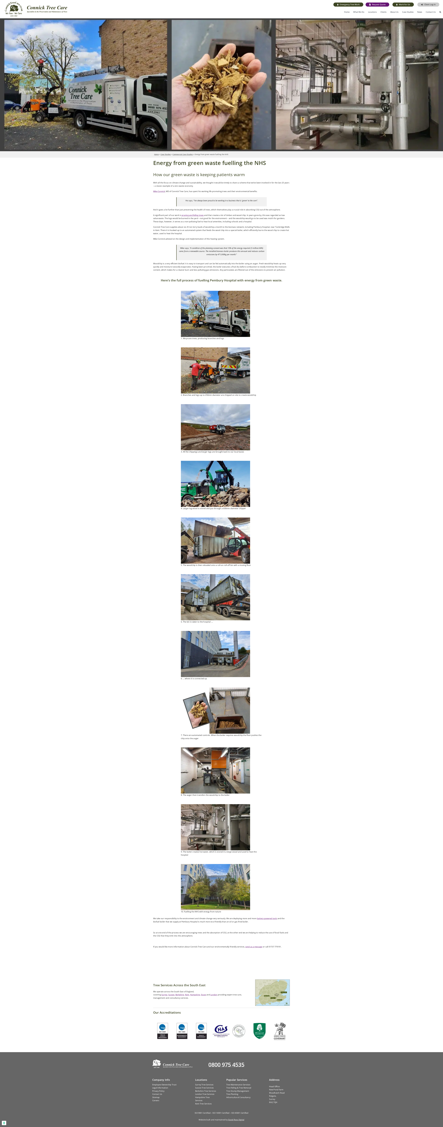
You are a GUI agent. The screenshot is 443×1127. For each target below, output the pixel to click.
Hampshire (195, 994)
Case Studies (166, 154)
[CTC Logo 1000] (36, 2)
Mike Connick (159, 191)
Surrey (164, 994)
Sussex (171, 994)
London (213, 994)
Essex (203, 994)
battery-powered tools (267, 918)
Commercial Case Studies (183, 154)
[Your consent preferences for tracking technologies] (4, 1123)
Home (156, 154)
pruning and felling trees (193, 215)
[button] (440, 12)
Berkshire (179, 994)
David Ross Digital (236, 1119)
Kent (187, 994)
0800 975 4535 (226, 1064)
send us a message (253, 946)
